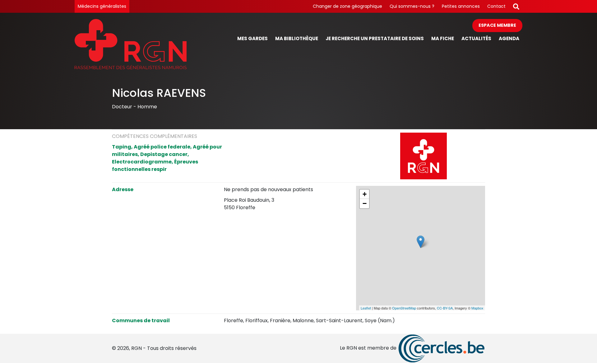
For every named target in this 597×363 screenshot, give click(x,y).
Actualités (476, 38)
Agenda (509, 38)
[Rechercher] (516, 6)
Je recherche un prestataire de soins (375, 38)
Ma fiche (442, 38)
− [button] (365, 203)
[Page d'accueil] (131, 44)
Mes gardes (252, 38)
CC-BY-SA (445, 307)
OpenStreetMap (404, 307)
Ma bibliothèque (296, 38)
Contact (496, 6)
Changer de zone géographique (347, 6)
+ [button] (365, 194)
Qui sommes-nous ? (412, 6)
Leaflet (366, 307)
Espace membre (497, 25)
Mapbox (477, 307)
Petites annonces (461, 6)
